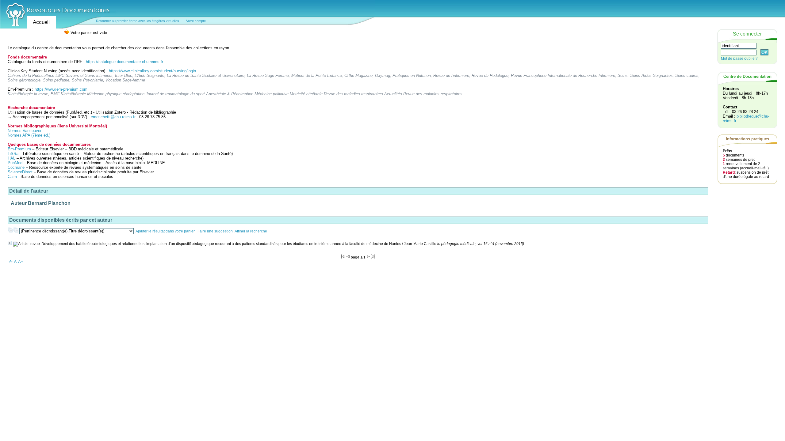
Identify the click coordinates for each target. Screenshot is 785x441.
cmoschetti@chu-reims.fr (113, 117)
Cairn (12, 176)
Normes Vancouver (24, 130)
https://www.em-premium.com (61, 89)
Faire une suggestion (215, 231)
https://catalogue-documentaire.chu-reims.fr (124, 61)
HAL (12, 158)
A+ (20, 261)
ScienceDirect (20, 172)
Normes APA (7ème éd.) (29, 135)
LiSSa (13, 153)
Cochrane (16, 167)
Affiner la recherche (251, 231)
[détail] (10, 243)
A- (11, 261)
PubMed (15, 162)
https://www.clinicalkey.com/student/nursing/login (152, 71)
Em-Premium (19, 149)
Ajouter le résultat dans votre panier (165, 231)
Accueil (41, 22)
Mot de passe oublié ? (739, 58)
